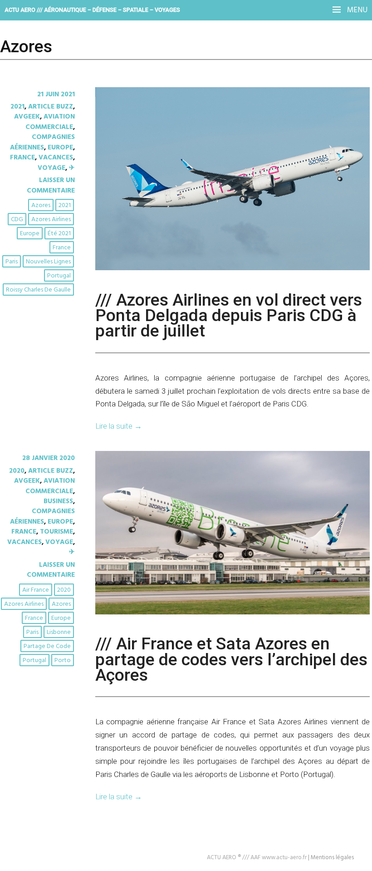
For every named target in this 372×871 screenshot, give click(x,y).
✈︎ (72, 168)
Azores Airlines (51, 219)
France (22, 157)
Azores (40, 205)
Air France (35, 590)
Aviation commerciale (50, 121)
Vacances (56, 157)
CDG (17, 219)
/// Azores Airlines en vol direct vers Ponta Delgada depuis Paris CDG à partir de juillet (228, 315)
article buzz (50, 106)
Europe (60, 147)
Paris (11, 262)
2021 (17, 106)
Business (58, 501)
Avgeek (27, 116)
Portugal (59, 276)
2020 (16, 470)
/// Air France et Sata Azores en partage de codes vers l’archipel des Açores (231, 659)
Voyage (51, 168)
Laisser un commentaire (51, 185)
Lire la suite (118, 426)
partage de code (47, 646)
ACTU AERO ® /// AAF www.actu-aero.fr (257, 857)
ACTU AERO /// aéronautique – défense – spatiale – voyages (92, 9)
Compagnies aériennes (42, 142)
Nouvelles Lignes (48, 262)
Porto (62, 660)
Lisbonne (59, 632)
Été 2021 (59, 233)
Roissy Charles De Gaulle (38, 290)
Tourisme (56, 531)
